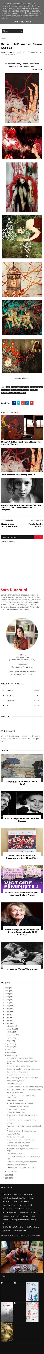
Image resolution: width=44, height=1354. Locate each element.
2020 (7, 1006)
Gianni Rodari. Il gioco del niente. (19, 1075)
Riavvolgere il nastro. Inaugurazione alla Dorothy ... (24, 1127)
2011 (7, 1178)
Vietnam (22, 393)
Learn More (18, 22)
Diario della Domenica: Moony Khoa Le (18, 475)
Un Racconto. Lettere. (14, 1154)
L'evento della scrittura (21, 1202)
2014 (7, 1020)
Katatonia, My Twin (13, 1134)
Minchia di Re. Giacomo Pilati (17, 1165)
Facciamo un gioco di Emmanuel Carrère (21, 1131)
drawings (33, 387)
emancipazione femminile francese (23, 1220)
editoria (5, 1220)
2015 (7, 1017)
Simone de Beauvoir (10, 1212)
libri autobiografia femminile (13, 1227)
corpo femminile (29, 1216)
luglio (9, 1041)
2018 (7, 1012)
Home (3, 38)
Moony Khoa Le (15, 390)
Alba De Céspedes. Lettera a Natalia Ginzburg (22, 819)
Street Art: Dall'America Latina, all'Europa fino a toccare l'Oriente (21, 443)
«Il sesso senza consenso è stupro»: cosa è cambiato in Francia (22, 893)
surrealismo (5, 393)
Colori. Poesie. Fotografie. (16, 1109)
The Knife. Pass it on (14, 1084)
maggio (10, 1047)
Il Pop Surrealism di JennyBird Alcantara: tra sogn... (22, 1150)
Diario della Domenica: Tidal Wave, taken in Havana (22, 1116)
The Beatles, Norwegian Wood (18, 1146)
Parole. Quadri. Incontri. (15, 1137)
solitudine (34, 390)
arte (8, 387)
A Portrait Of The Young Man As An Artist (21, 1167)
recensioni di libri (20, 1231)
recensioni (6, 1231)
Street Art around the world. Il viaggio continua (24, 1090)
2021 (7, 1003)
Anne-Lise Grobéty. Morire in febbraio (20, 1103)
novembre (11, 1029)
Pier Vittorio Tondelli (25, 1205)
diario (13, 387)
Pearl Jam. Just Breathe (15, 1100)
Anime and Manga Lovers (16, 1081)
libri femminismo (33, 1227)
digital (19, 387)
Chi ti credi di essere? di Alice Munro (20, 1058)
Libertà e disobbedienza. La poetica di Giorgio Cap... (23, 1157)
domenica (25, 387)
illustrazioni (5, 390)
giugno (10, 1044)
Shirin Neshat (7, 1209)
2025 (7, 991)
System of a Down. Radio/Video (18, 1066)
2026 (7, 988)
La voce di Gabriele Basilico (17, 1112)
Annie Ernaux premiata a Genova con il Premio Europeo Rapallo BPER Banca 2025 (22, 932)
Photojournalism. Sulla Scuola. (18, 1106)
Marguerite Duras (9, 1205)
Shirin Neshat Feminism (23, 1209)
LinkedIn (23, 690)
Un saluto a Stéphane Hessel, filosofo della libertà (22, 1062)
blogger (38, 537)
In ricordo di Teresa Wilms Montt (22, 969)
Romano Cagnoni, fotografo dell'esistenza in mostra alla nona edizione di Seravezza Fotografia (21, 507)
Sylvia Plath (24, 1212)
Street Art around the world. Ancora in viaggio (23, 1069)
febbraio (10, 1056)
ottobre (10, 1032)
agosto (10, 1038)
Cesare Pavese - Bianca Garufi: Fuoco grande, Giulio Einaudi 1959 (22, 856)
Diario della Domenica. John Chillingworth (22, 1162)
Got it (29, 22)
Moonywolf (25, 390)
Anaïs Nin (17, 1194)
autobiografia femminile (11, 1216)
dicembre (11, 1026)
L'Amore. (10, 1123)
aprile (9, 1050)
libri (16, 1223)
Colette (30, 1198)
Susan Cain (14, 393)
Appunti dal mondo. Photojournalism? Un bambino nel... (22, 1096)
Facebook (23, 695)
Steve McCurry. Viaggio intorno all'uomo (21, 1120)
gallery (40, 387)
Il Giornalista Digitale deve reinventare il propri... (24, 1078)
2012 (7, 1175)
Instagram (23, 700)
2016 (7, 1014)
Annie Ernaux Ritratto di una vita (14, 1198)
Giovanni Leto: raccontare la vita (18, 1143)
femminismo (7, 1223)
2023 (7, 997)
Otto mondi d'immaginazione (17, 1072)
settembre (11, 1035)
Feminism (6, 1202)
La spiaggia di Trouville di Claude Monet (22, 782)
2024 (7, 994)
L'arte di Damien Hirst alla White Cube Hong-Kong (25, 1087)
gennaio (10, 1171)
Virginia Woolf (36, 1212)
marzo (9, 1053)
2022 (7, 1000)
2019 (7, 1009)
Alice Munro (7, 1194)
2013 (7, 1023)
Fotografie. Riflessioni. (15, 1092)
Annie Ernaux (28, 1194)
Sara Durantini (14, 589)
